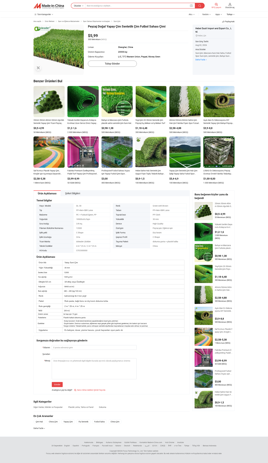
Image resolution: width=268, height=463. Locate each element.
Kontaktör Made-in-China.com (151, 442)
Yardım (205, 14)
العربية (147, 445)
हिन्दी (169, 445)
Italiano (118, 445)
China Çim (53, 421)
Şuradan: (46, 354)
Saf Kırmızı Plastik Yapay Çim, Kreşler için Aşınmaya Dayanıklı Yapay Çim (223, 330)
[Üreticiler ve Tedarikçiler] (49, 6)
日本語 (162, 445)
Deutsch (127, 445)
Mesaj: (47, 360)
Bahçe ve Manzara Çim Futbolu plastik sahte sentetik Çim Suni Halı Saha (223, 247)
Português (86, 445)
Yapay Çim (68, 421)
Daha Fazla (200, 59)
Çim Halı (39, 421)
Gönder (57, 384)
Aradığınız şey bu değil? (62, 390)
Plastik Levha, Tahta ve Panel (80, 407)
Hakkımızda (88, 442)
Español (76, 445)
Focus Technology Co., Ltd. (133, 451)
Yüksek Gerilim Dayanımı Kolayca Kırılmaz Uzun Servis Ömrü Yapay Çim (223, 226)
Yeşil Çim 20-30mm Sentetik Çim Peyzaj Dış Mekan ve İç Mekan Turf (223, 267)
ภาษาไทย (177, 445)
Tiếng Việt (196, 445)
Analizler (180, 442)
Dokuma (102, 407)
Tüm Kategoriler (44, 14)
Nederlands (137, 445)
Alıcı (190, 14)
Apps (217, 14)
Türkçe (186, 445)
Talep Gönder (112, 63)
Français (96, 445)
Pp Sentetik (83, 421)
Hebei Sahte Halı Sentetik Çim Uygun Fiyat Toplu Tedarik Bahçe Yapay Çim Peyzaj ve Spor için (223, 393)
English (67, 445)
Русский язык (107, 445)
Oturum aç (229, 7)
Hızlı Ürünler (169, 442)
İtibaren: (46, 347)
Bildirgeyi (99, 442)
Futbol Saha (99, 421)
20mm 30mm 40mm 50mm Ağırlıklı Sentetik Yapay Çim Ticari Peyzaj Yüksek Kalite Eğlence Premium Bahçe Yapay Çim (223, 205)
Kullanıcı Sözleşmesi (113, 442)
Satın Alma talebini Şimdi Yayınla (89, 390)
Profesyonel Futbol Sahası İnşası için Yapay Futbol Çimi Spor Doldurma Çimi (223, 372)
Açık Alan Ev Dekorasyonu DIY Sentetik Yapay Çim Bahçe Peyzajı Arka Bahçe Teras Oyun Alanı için (223, 309)
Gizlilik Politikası (130, 442)
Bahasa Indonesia (209, 445)
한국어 (154, 445)
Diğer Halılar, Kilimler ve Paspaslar (48, 407)
